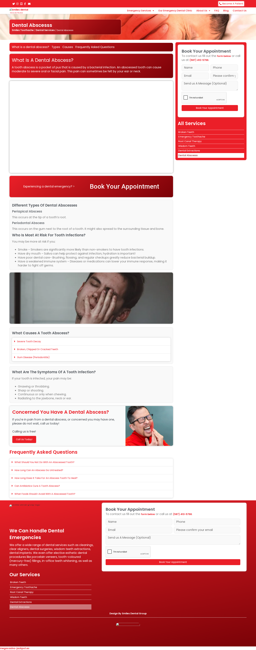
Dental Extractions (189, 150)
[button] (91, 342)
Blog (226, 10)
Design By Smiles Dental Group (128, 613)
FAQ (216, 10)
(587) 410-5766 (198, 60)
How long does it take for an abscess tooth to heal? (46, 478)
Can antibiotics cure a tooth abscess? (37, 486)
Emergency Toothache (191, 136)
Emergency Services (139, 10)
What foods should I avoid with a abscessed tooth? (45, 494)
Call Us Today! (24, 439)
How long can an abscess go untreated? (39, 470)
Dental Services (45, 30)
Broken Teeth (186, 132)
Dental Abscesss (188, 155)
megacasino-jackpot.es (14, 648)
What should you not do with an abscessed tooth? (44, 462)
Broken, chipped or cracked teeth (37, 349)
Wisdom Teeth (186, 146)
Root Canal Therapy (190, 141)
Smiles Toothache (23, 30)
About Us (201, 10)
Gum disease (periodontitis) (33, 357)
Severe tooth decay (29, 341)
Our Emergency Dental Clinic (175, 10)
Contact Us (240, 10)
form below (224, 56)
